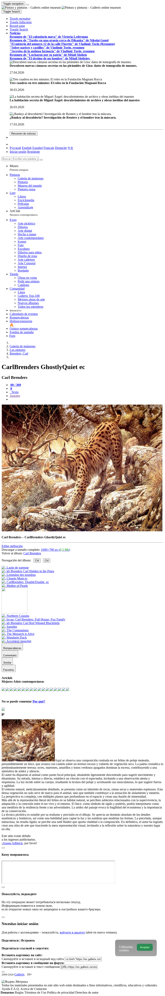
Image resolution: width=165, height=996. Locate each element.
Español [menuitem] (37, 148)
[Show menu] (27, 4)
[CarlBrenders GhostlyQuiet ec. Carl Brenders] (82, 530)
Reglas (19, 992)
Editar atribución (12, 546)
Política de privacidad (61, 992)
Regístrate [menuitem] (33, 151)
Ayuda (6, 989)
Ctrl (37, 560)
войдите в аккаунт (72, 932)
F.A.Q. (15, 989)
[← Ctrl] (15, 585)
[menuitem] (70, 148)
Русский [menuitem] (15, 148)
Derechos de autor (86, 992)
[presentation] (86, 399)
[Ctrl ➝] (15, 615)
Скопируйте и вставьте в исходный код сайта (33, 959)
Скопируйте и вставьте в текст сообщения (31, 966)
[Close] (41, 159)
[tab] (15, 385)
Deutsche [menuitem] (61, 148)
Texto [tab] (14, 392)
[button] (20, 18)
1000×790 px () (55, 549)
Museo (19, 167)
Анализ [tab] (15, 395)
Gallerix (19, 974)
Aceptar (145, 947)
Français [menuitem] (48, 148)
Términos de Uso (35, 992)
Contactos (40, 989)
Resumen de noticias (23, 133)
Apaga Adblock (13, 843)
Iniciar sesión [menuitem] (18, 151)
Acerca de (27, 989)
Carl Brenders (32, 553)
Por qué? (39, 701)
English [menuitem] (27, 148)
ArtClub (24, 212)
